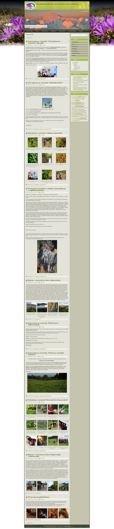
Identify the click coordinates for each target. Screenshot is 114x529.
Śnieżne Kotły (75, 120)
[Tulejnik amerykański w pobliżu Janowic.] (47, 180)
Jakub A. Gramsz (67, 526)
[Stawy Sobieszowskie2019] (31, 312)
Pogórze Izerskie (82, 110)
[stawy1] (42, 312)
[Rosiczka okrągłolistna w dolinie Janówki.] (61, 163)
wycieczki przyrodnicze (75, 119)
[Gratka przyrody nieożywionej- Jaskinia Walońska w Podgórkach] (63, 430)
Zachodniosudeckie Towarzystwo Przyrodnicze (57, 3)
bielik (77, 96)
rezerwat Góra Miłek (80, 111)
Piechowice (82, 109)
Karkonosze (79, 106)
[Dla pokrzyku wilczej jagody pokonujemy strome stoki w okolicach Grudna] (31, 430)
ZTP (44, 45)
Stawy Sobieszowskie (82, 114)
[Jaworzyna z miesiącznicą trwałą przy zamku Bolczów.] (32, 147)
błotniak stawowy (78, 97)
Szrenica (79, 116)
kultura (83, 107)
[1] (63, 491)
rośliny (85, 111)
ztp (71, 120)
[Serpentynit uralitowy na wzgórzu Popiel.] (47, 147)
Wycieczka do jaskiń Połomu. (38, 497)
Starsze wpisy (29, 37)
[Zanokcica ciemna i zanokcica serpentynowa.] (61, 147)
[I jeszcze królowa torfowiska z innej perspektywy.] (32, 180)
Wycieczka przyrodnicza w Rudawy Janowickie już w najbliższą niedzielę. (47, 189)
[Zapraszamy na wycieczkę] (47, 383)
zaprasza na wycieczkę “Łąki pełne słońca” (45, 82)
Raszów (75, 111)
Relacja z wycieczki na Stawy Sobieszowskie (44, 280)
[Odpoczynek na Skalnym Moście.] (61, 180)
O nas (37, 30)
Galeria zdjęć (62, 30)
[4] (31, 491)
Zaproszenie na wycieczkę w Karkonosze (78, 83)
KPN (76, 107)
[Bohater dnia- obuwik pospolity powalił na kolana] (63, 414)
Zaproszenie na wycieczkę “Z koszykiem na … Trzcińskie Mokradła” (45, 42)
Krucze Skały (79, 107)
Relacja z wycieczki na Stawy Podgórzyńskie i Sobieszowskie (44, 455)
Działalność (53, 30)
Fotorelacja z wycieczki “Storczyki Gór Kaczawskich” (48, 400)
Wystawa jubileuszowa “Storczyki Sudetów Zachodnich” (79, 77)
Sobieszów (74, 114)
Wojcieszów (82, 118)
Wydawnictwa (45, 30)
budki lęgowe (84, 96)
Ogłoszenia (37, 78)
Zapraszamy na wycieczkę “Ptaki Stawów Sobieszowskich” (43, 324)
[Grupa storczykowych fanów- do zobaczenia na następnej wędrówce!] (63, 446)
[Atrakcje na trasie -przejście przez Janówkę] (47, 163)
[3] (42, 491)
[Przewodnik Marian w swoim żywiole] (42, 446)
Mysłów (76, 109)
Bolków (80, 96)
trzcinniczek (86, 116)
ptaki (72, 111)
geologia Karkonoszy (78, 98)
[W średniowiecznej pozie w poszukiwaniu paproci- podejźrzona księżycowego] (53, 430)
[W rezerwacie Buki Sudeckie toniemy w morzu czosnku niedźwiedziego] (31, 414)
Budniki (72, 97)
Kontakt (81, 30)
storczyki (74, 116)
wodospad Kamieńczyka (75, 118)
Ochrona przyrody (72, 30)
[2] (53, 491)
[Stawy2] (53, 312)
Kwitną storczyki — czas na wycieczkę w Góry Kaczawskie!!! (80, 80)
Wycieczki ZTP (43, 78)
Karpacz (73, 107)
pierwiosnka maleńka (74, 110)
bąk (74, 97)
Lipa (72, 109)
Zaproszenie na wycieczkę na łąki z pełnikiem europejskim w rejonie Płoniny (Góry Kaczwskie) (80, 88)
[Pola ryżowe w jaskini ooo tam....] (31, 446)
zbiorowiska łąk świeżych (83, 119)
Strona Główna (29, 30)
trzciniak (82, 116)
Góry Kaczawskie (76, 101)
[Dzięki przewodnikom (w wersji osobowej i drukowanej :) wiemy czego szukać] (53, 414)
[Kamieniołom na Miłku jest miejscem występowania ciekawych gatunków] (42, 430)
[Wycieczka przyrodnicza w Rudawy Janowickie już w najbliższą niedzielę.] (47, 256)
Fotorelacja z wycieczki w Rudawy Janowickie (45, 133)
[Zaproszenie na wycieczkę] (47, 71)
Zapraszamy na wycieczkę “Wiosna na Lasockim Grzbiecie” (46, 354)
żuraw (78, 120)
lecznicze (85, 107)
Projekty (75, 65)
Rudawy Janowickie (76, 112)
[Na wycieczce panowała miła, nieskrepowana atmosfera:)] (42, 414)
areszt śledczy (73, 96)
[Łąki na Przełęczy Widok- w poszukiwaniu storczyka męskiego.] (53, 446)
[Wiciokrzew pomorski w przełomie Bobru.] (32, 163)
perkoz (79, 109)
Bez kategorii (75, 62)
